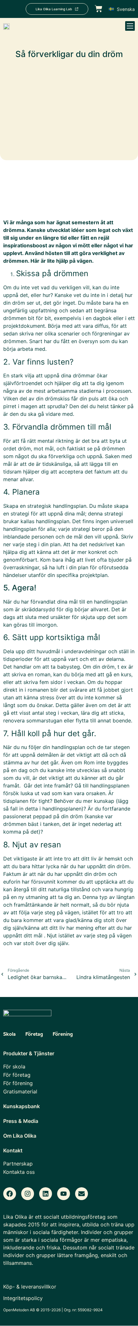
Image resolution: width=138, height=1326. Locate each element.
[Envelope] (81, 1193)
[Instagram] (27, 1193)
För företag (16, 1075)
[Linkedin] (45, 1193)
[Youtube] (63, 1193)
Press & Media (20, 1121)
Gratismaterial (20, 1091)
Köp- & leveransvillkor (29, 1286)
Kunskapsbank (21, 1106)
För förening (18, 1083)
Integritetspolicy (23, 1298)
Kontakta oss (19, 1172)
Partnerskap (18, 1163)
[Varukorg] (98, 8)
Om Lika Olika (19, 1135)
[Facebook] (9, 1193)
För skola (14, 1066)
